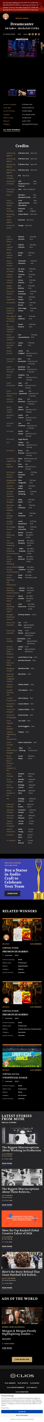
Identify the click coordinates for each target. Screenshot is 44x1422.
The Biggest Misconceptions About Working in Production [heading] (21, 1149)
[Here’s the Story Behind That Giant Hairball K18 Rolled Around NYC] (22, 1260)
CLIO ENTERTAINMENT (16, 1387)
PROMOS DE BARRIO (15, 951)
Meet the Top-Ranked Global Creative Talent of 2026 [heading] (20, 1232)
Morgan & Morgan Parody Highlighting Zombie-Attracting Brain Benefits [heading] (19, 1332)
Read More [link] (7, 1163)
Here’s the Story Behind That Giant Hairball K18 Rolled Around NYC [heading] (21, 1273)
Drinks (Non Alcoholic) (13, 1327)
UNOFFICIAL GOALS (14, 1077)
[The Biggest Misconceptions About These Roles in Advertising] (22, 1177)
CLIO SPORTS (23, 1383)
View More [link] (7, 1348)
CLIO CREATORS (22, 1392)
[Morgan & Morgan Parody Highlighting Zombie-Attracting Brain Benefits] (22, 1315)
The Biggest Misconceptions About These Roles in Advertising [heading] (20, 1190)
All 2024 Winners (11, 130)
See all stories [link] (9, 1122)
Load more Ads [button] (22, 1359)
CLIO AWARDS (10, 1383)
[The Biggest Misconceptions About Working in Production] (22, 1135)
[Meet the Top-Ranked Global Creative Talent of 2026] (22, 1218)
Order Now (12, 893)
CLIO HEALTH (32, 1387)
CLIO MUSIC (34, 1383)
